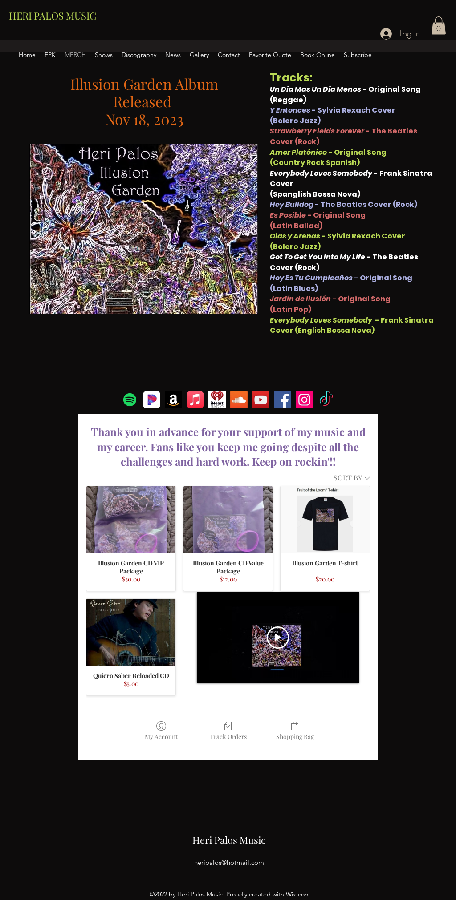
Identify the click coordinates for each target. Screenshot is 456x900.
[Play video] (278, 637)
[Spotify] (129, 399)
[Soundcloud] (239, 399)
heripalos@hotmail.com (229, 862)
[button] (438, 25)
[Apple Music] (195, 399)
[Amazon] (173, 399)
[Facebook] (282, 399)
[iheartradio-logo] (217, 399)
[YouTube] (260, 399)
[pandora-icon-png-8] (151, 399)
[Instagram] (304, 399)
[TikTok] (326, 399)
